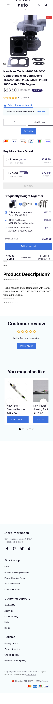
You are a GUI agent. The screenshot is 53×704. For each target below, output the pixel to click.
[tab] (20, 429)
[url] (31, 674)
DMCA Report (42, 681)
